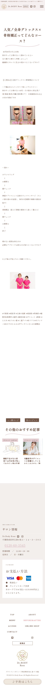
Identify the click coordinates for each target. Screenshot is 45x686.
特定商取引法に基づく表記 (30, 672)
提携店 (26, 6)
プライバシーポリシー (13, 672)
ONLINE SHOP (32, 626)
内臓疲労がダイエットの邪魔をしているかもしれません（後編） (32, 462)
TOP (12, 614)
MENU (12, 620)
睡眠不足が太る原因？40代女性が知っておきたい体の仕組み (11, 462)
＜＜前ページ (13, 420)
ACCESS (12, 626)
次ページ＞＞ (32, 420)
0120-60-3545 (15, 545)
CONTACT (12, 632)
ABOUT (32, 614)
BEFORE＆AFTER (32, 620)
